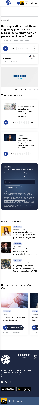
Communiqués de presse (9, 375)
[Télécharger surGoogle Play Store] (23, 389)
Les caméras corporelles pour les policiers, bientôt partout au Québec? (26, 143)
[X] (10, 382)
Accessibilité (18, 372)
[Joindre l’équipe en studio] (26, 3)
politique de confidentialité (10, 205)
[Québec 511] (36, 359)
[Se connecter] (36, 3)
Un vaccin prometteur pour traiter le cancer (14, 319)
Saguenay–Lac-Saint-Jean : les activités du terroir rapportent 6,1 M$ (25, 268)
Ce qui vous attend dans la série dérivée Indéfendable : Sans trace (25, 251)
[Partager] (34, 48)
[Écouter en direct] (18, 3)
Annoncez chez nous (8, 377)
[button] (10, 401)
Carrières (22, 375)
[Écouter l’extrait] (5, 48)
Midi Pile (7, 58)
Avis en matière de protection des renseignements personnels (18, 199)
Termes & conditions (8, 370)
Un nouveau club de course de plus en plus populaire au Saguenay (24, 235)
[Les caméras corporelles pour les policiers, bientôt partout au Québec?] (10, 137)
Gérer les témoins (7, 372)
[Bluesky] (6, 382)
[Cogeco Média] (24, 357)
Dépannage (27, 370)
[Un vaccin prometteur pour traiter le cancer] (14, 300)
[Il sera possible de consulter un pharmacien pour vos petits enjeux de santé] (10, 106)
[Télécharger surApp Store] (8, 389)
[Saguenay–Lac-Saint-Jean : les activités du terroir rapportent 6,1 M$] (6, 264)
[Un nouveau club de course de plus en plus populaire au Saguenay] (6, 231)
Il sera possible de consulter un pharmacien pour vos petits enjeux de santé (26, 111)
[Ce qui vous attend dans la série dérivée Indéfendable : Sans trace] (6, 247)
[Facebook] (2, 382)
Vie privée (19, 370)
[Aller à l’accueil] (8, 5)
